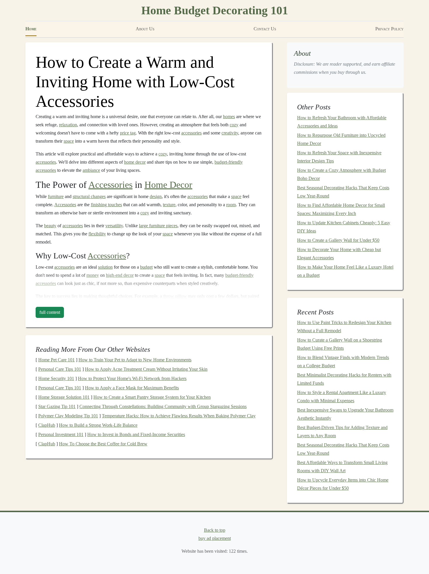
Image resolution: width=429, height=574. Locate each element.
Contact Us (265, 28)
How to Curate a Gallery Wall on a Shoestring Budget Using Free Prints (339, 344)
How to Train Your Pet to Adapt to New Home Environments (135, 359)
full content (49, 312)
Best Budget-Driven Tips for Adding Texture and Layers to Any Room (342, 431)
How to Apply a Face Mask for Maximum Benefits (132, 387)
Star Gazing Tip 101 (57, 406)
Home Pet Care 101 (56, 359)
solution (105, 267)
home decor (135, 162)
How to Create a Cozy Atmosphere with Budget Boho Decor (341, 174)
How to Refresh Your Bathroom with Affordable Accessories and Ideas (341, 121)
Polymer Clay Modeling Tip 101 (68, 415)
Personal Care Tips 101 (59, 369)
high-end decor (120, 275)
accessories (191, 132)
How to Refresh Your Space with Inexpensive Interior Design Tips (339, 156)
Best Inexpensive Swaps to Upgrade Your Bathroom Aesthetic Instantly (345, 414)
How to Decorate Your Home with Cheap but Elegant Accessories (339, 253)
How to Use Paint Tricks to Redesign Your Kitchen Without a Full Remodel (344, 326)
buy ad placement (214, 538)
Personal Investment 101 (60, 434)
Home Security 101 (56, 378)
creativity (230, 132)
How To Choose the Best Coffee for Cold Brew (103, 443)
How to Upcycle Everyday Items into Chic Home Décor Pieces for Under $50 (342, 484)
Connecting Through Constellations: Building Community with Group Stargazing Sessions (163, 406)
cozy (234, 124)
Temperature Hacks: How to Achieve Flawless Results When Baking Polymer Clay (179, 415)
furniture (56, 196)
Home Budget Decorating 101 (214, 10)
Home (30, 28)
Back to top (214, 530)
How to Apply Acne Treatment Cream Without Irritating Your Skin (146, 369)
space (69, 141)
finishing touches (106, 204)
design (156, 196)
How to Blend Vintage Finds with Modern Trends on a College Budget (343, 361)
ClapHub (46, 425)
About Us (145, 28)
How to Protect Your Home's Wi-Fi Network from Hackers (132, 378)
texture (169, 204)
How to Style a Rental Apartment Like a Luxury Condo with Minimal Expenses (341, 396)
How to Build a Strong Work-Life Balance (98, 425)
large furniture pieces (158, 225)
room (231, 204)
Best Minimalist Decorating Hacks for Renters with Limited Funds (344, 379)
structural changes (89, 196)
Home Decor (168, 184)
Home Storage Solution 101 (64, 397)
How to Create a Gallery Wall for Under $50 (338, 240)
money (92, 275)
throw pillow (175, 296)
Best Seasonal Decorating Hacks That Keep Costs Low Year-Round (343, 191)
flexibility (97, 233)
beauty (50, 225)
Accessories (110, 184)
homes (229, 116)
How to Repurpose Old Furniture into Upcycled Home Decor (341, 139)
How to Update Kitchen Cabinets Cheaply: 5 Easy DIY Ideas (343, 226)
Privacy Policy (389, 28)
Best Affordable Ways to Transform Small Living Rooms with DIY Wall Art (342, 466)
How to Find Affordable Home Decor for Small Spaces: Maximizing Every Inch (341, 209)
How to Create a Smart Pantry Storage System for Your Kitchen (152, 397)
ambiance (91, 170)
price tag (128, 132)
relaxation (68, 124)
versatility (114, 225)
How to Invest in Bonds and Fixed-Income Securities (136, 434)
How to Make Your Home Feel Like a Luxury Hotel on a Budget (345, 271)
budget (146, 267)
